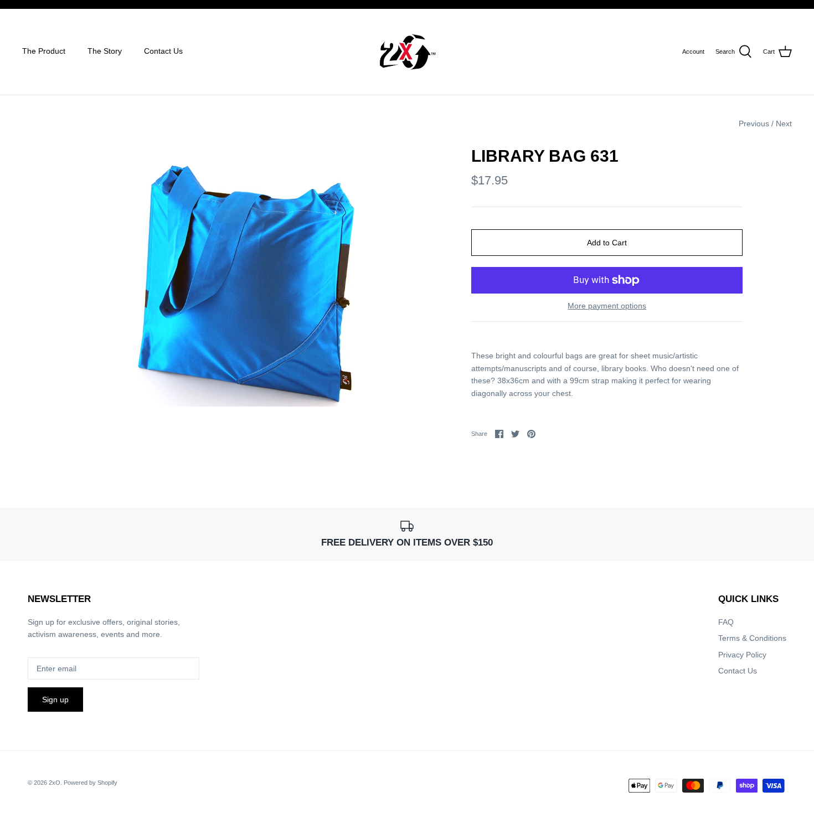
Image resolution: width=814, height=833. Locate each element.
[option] (244, 276)
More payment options (607, 305)
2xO (54, 782)
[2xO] (407, 52)
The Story (104, 51)
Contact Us (163, 51)
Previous (754, 123)
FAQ (726, 622)
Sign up (55, 699)
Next (784, 123)
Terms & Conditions (752, 638)
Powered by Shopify (90, 782)
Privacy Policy (742, 654)
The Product (43, 51)
